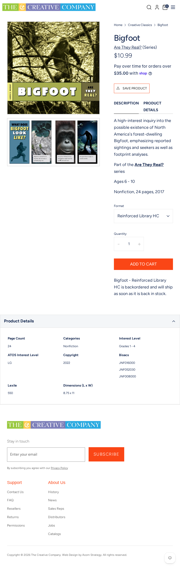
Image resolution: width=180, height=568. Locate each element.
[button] (90, 321)
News (52, 500)
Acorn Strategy (91, 555)
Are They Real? (128, 47)
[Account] (157, 6)
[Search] (149, 7)
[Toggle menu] (172, 7)
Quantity (120, 234)
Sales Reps (56, 509)
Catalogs (54, 534)
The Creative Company (46, 555)
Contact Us (15, 492)
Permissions (16, 525)
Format (119, 206)
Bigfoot (163, 25)
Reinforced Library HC (138, 215)
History (53, 492)
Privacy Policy (59, 468)
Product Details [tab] (152, 106)
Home (118, 25)
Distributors (56, 517)
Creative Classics (140, 25)
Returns (13, 517)
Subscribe (106, 454)
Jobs (51, 525)
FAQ (10, 500)
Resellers (14, 509)
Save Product (134, 88)
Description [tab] (126, 103)
